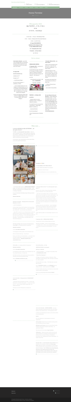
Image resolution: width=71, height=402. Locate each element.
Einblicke (26, 7)
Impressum (13, 391)
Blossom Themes (22, 400)
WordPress (32, 400)
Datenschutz (13, 393)
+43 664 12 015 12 (29, 4)
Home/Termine (15, 7)
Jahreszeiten (21, 7)
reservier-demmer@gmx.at (40, 4)
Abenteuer (31, 7)
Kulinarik (36, 7)
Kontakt (46, 7)
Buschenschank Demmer (18, 2)
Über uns (41, 7)
